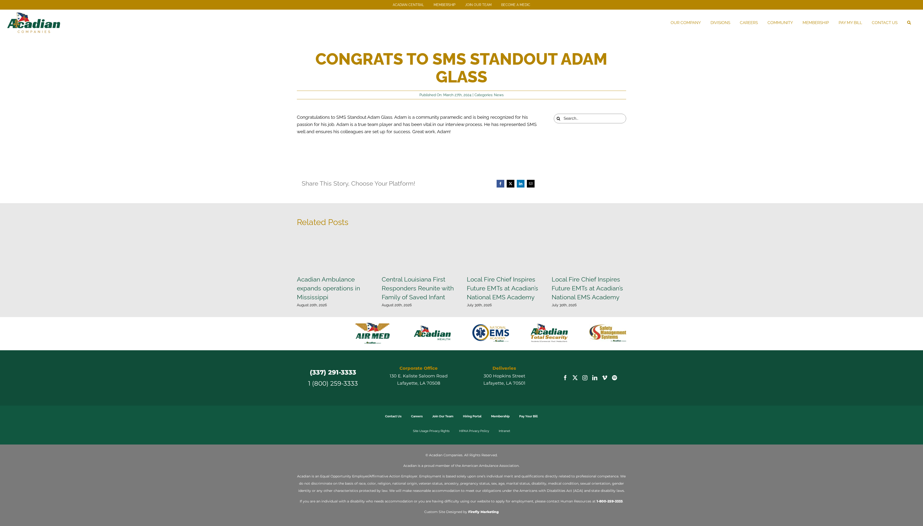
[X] (510, 184)
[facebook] (565, 361)
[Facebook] (500, 184)
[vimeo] (604, 361)
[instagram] (584, 361)
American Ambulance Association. (490, 450)
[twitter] (575, 361)
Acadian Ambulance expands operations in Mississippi (328, 288)
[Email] (531, 184)
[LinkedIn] (521, 184)
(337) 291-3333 (333, 356)
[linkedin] (594, 361)
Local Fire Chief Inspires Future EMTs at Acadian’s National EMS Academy (502, 288)
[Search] (909, 23)
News (499, 95)
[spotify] (614, 361)
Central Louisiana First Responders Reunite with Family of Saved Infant (418, 288)
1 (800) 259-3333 (333, 367)
